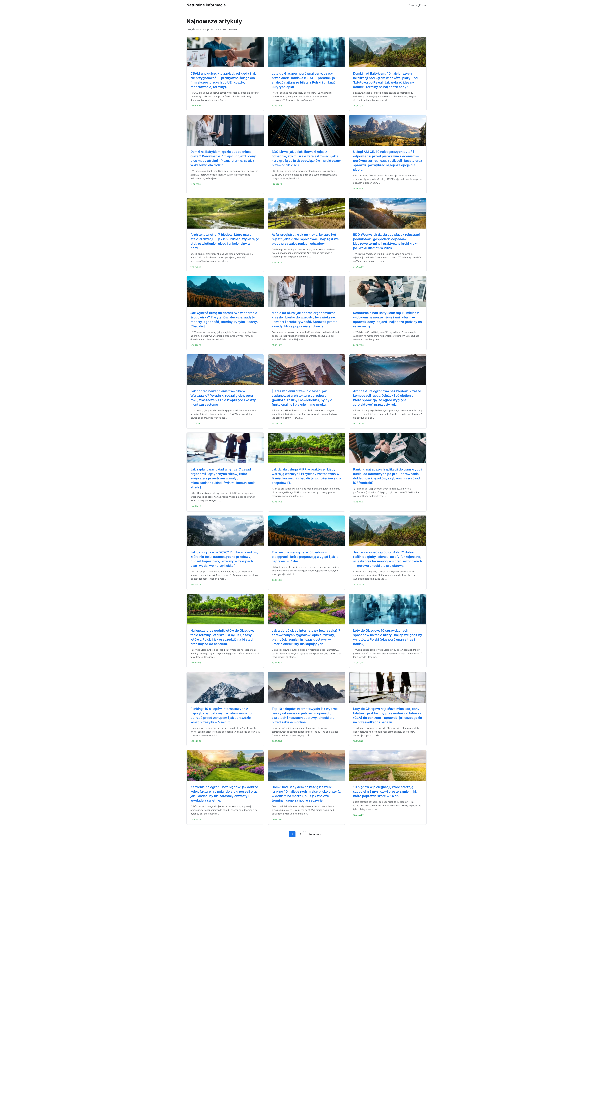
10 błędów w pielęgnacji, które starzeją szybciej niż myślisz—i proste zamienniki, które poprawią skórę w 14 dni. (385, 791)
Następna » (315, 834)
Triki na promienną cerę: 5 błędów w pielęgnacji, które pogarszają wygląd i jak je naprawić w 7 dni (305, 556)
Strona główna (418, 5)
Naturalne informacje (206, 5)
